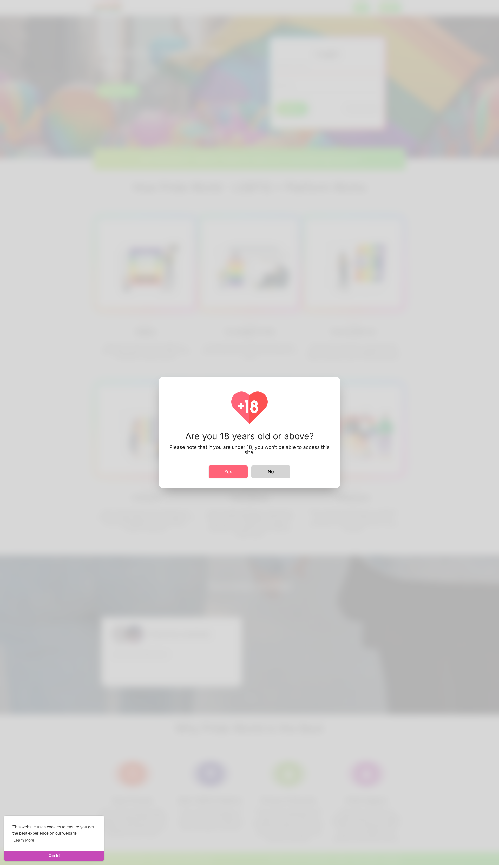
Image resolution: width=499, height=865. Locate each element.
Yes (228, 471)
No (271, 471)
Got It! (54, 856)
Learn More (23, 840)
